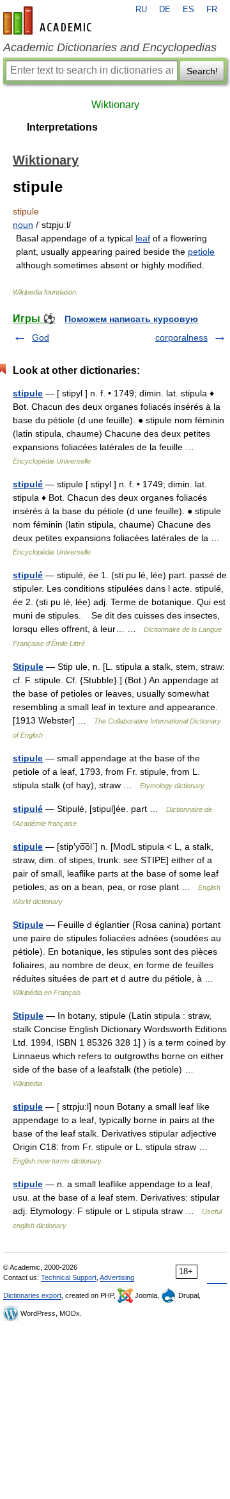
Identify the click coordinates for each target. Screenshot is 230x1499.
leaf (142, 238)
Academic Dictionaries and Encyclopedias (110, 47)
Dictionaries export (32, 1295)
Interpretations (62, 127)
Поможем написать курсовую (131, 319)
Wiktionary (115, 104)
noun (23, 225)
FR (211, 9)
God (40, 337)
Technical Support (68, 1277)
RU (141, 9)
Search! (202, 71)
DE (165, 9)
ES (188, 9)
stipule (28, 393)
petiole (201, 252)
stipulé (28, 484)
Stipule (28, 666)
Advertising (117, 1277)
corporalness (181, 337)
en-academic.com (49, 20)
